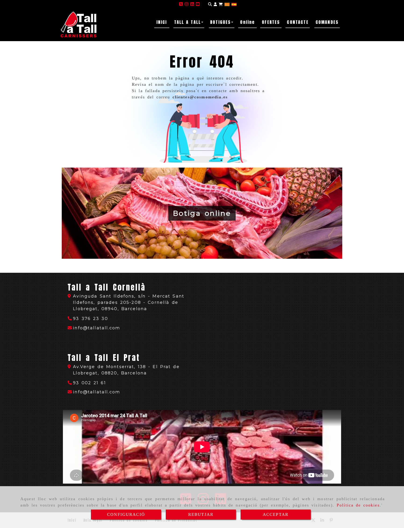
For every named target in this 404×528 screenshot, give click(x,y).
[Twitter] (181, 4)
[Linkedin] (192, 4)
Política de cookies (358, 505)
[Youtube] (198, 4)
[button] (215, 4)
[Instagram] (186, 4)
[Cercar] (210, 4)
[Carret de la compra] (221, 4)
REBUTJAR (200, 514)
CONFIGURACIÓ (126, 514)
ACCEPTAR (276, 514)
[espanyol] (234, 4)
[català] (227, 4)
